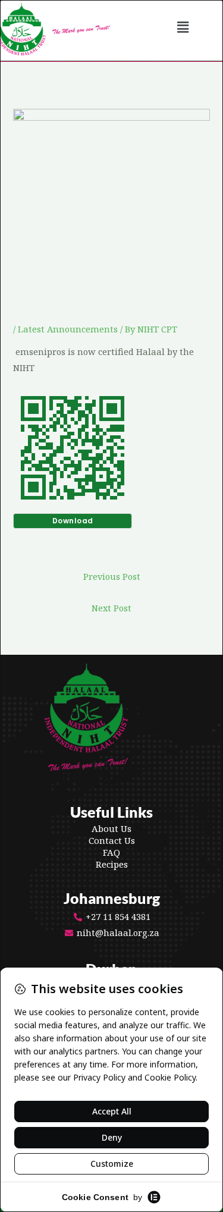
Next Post (111, 608)
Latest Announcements (68, 329)
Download (72, 521)
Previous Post (111, 576)
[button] (183, 26)
